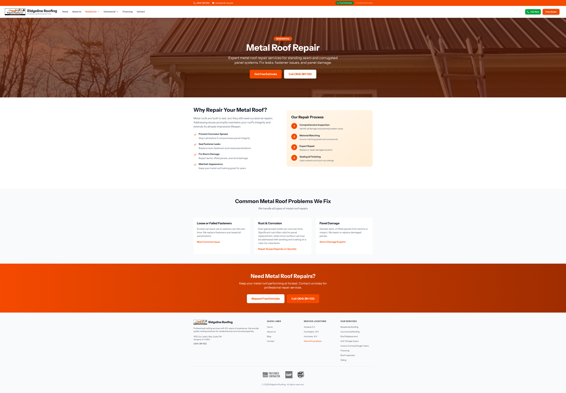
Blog (269, 336)
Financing (128, 11)
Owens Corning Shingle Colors (354, 346)
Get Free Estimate (265, 74)
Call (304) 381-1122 (300, 74)
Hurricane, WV (310, 336)
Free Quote (551, 11)
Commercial (110, 11)
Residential (91, 11)
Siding (343, 360)
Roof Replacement (349, 336)
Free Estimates (345, 3)
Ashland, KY (309, 327)
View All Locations (312, 341)
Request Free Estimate (266, 298)
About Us (76, 11)
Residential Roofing (349, 327)
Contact (141, 11)
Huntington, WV (311, 331)
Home (65, 11)
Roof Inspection (347, 355)
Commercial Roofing (349, 331)
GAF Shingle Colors (349, 341)
